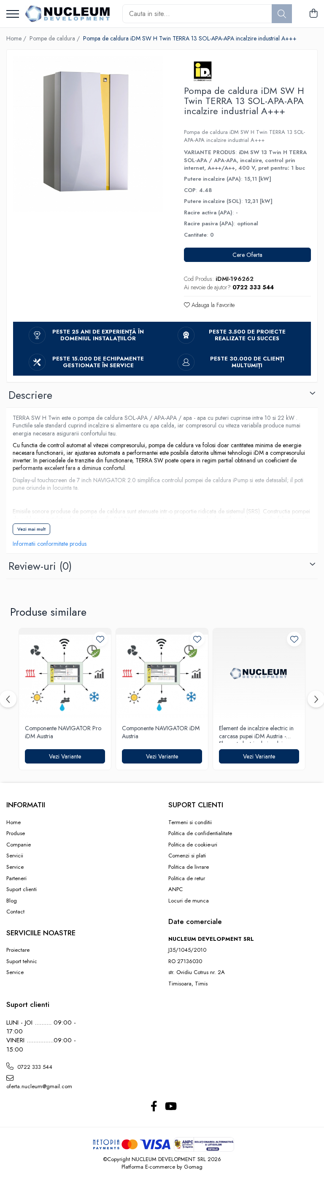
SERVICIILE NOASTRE (41, 933)
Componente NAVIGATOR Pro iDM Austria (63, 732)
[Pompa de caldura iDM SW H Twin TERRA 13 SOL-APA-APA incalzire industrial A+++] (88, 134)
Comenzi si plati (187, 856)
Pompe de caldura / (55, 38)
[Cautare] (282, 13)
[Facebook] (153, 1106)
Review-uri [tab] (40, 566)
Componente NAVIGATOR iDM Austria (161, 732)
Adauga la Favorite (212, 305)
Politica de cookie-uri (192, 845)
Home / (17, 38)
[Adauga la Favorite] (100, 639)
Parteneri (16, 878)
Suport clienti (21, 889)
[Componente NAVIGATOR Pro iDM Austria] (65, 674)
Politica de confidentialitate (200, 833)
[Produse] (12, 14)
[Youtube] (170, 1106)
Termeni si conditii (190, 822)
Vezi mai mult (31, 529)
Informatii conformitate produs (49, 543)
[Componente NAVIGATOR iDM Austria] (162, 674)
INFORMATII (25, 805)
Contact (15, 912)
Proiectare (18, 950)
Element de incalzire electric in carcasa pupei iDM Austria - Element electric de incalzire (256, 733)
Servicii (14, 856)
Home (13, 822)
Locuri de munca (188, 901)
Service (15, 867)
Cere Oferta (247, 255)
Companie (18, 845)
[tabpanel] (88, 134)
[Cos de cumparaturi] (313, 14)
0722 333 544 (34, 1067)
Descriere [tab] (30, 395)
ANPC (175, 889)
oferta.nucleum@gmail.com (39, 1086)
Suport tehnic (21, 961)
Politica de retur (186, 878)
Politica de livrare (188, 867)
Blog (11, 901)
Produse (15, 833)
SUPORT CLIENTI (195, 805)
